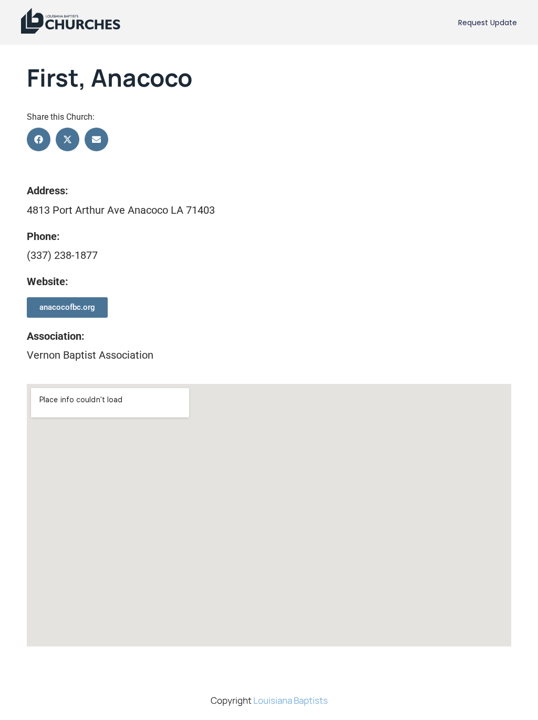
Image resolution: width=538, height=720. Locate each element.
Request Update (487, 22)
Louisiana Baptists (290, 700)
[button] (38, 139)
